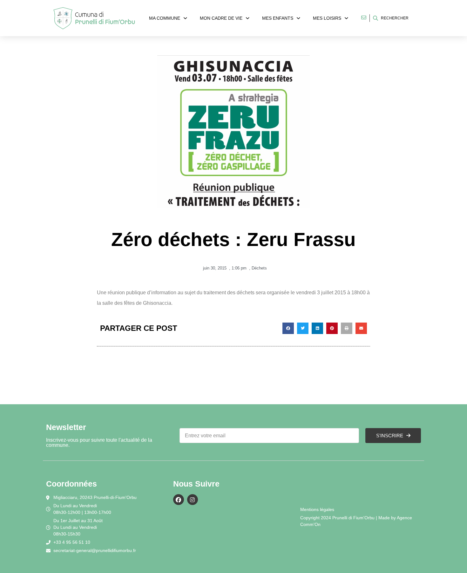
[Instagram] (192, 499)
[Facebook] (178, 499)
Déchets (259, 268)
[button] (288, 328)
